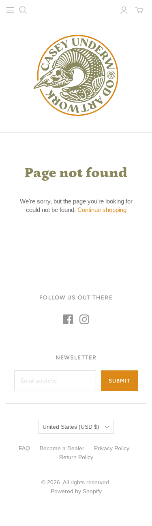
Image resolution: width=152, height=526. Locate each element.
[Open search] (23, 10)
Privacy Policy (111, 448)
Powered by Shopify (76, 491)
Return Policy (76, 457)
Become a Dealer (62, 448)
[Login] (124, 10)
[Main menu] (10, 10)
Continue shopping (101, 209)
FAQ (24, 448)
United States (71, 426)
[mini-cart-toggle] (139, 10)
